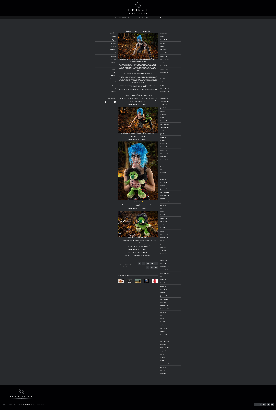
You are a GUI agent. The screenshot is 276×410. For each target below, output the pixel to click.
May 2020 (163, 95)
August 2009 (163, 367)
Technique (113, 79)
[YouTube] (115, 102)
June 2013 (163, 244)
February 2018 (164, 147)
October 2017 (164, 160)
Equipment (113, 49)
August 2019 (163, 104)
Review (114, 69)
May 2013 (163, 247)
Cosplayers (113, 40)
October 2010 (164, 344)
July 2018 (162, 134)
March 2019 (163, 117)
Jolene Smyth (145, 252)
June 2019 (163, 108)
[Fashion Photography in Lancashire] (155, 281)
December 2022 (164, 59)
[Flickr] (111, 102)
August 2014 (163, 224)
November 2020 (164, 92)
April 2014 (163, 231)
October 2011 (164, 305)
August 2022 (163, 62)
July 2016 (162, 208)
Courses (113, 43)
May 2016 (163, 215)
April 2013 (163, 250)
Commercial (112, 36)
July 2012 (162, 276)
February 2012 (164, 292)
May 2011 (163, 322)
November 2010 (164, 341)
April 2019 (163, 114)
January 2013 (163, 260)
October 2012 (164, 270)
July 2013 (162, 241)
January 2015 (163, 221)
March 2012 (163, 289)
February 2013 (164, 257)
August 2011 (163, 312)
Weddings (113, 92)
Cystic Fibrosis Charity (139, 82)
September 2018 (164, 127)
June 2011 (163, 318)
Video (114, 88)
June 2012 (163, 279)
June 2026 (163, 36)
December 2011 (164, 299)
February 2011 (164, 331)
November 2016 (164, 195)
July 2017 (162, 169)
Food (114, 53)
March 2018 (163, 143)
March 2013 (163, 254)
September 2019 (164, 101)
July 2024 (162, 43)
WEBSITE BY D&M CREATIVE (28, 404)
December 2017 (164, 153)
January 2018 (163, 150)
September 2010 (164, 348)
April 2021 (163, 82)
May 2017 (163, 176)
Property (113, 66)
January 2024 (163, 49)
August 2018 (163, 130)
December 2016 (164, 192)
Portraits (113, 59)
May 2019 (163, 111)
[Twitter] (105, 102)
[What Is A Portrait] (129, 281)
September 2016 (164, 202)
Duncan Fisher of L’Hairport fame (143, 255)
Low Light (113, 56)
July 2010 (162, 354)
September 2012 (164, 273)
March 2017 (163, 182)
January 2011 (163, 335)
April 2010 (163, 357)
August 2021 (163, 75)
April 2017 (163, 179)
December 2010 (164, 338)
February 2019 (164, 121)
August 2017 (163, 166)
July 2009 (162, 370)
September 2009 (164, 364)
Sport (114, 72)
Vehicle (114, 85)
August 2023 (163, 53)
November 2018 (164, 124)
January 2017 (163, 189)
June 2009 (163, 373)
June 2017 (163, 173)
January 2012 (163, 296)
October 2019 (164, 98)
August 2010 (163, 351)
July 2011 (162, 315)
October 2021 (164, 72)
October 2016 (164, 198)
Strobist (113, 75)
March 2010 (163, 360)
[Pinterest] (108, 102)
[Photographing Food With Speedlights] (121, 281)
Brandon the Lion (135, 80)
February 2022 (164, 69)
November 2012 (164, 267)
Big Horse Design (136, 79)
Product (113, 62)
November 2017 (164, 156)
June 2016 (163, 211)
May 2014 (163, 228)
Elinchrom (113, 46)
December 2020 (164, 88)
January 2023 (163, 56)
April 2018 (163, 140)
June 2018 (163, 137)
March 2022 (163, 66)
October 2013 (164, 237)
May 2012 (163, 283)
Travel (114, 82)
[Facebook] (102, 102)
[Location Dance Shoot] (138, 281)
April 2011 (163, 325)
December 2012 (164, 263)
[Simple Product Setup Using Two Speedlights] (146, 281)
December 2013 (164, 234)
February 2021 (164, 85)
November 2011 (164, 302)
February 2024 (164, 46)
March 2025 (163, 40)
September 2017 (164, 163)
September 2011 (164, 309)
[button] (161, 17)
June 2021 (163, 79)
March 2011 (163, 328)
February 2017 (164, 185)
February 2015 (164, 218)
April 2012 (163, 286)
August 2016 (163, 205)
